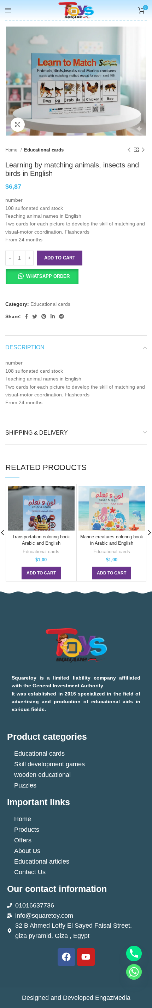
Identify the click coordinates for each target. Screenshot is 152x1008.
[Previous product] (129, 150)
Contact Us (30, 872)
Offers (22, 840)
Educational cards (44, 150)
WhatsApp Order (48, 276)
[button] (41, 276)
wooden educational (42, 774)
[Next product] (143, 150)
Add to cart (59, 257)
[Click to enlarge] (18, 125)
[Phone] (134, 953)
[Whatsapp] (134, 972)
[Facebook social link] (26, 316)
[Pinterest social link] (43, 316)
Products (26, 829)
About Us (27, 850)
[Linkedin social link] (52, 316)
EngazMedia (112, 997)
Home (12, 150)
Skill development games (49, 764)
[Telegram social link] (61, 316)
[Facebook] (66, 957)
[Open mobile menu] (8, 10)
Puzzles (25, 785)
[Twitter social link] (34, 316)
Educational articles (41, 861)
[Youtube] (86, 957)
